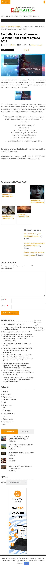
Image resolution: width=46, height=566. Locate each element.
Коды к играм (7, 405)
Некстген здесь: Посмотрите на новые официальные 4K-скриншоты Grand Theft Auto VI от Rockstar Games (18, 372)
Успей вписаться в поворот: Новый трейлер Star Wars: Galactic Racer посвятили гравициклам (17, 350)
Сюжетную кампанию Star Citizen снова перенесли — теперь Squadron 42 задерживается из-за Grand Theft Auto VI (17, 366)
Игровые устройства (9, 399)
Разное (5, 416)
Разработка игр (8, 419)
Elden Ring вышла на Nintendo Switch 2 (16, 332)
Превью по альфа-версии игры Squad (21, 453)
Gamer (13, 45)
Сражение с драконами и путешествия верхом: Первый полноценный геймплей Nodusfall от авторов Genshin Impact (18, 379)
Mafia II (11, 458)
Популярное (9, 432)
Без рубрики (7, 394)
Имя (3, 300)
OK (26, 563)
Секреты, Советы (8, 422)
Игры (4, 402)
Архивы (3, 482)
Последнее (26, 432)
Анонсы (5, 391)
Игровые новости (14, 27)
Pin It (27, 50)
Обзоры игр (6, 408)
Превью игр (6, 411)
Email (4, 306)
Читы (4, 424)
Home (3, 27)
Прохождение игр (8, 413)
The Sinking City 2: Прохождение (14, 324)
